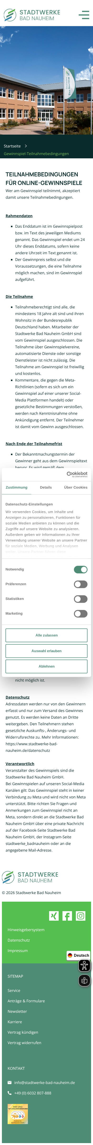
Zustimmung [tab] (16, 487)
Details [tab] (46, 487)
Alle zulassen (47, 635)
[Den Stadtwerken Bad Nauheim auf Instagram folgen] (80, 916)
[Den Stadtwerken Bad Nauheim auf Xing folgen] (54, 916)
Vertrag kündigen (23, 1032)
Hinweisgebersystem (26, 929)
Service (14, 990)
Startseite (12, 146)
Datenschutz (19, 940)
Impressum (18, 950)
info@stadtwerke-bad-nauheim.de (44, 1082)
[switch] (81, 584)
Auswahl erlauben (46, 651)
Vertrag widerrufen (24, 1042)
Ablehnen (47, 666)
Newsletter (17, 1011)
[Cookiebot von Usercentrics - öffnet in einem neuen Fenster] (67, 474)
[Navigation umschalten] (84, 15)
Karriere (15, 1021)
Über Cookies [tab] (76, 487)
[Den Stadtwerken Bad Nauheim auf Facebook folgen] (67, 916)
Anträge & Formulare (26, 1001)
